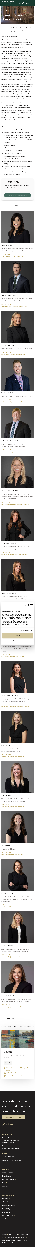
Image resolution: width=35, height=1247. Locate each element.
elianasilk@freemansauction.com (12, 854)
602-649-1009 (6, 754)
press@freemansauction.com (11, 1148)
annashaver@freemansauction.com (12, 807)
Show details (25, 630)
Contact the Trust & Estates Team (17, 195)
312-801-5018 (6, 352)
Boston (9, 1026)
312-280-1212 (11, 1073)
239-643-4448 (6, 254)
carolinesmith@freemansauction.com (13, 907)
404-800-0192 (6, 1005)
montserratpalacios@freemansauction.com (15, 706)
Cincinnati (23, 1026)
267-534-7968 (6, 852)
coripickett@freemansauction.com (12, 756)
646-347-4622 (6, 304)
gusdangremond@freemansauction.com (14, 306)
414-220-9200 (6, 654)
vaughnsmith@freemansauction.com (13, 957)
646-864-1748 (6, 905)
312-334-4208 (6, 552)
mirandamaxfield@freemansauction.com (14, 554)
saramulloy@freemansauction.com (12, 656)
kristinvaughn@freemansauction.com (13, 1007)
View (6, 1063)
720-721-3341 (6, 704)
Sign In (27, 3)
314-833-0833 (6, 804)
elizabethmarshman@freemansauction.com (15, 504)
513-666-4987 (6, 955)
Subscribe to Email (13, 1117)
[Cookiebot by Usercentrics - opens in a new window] (25, 605)
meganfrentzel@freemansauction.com (13, 354)
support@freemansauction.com (16, 1076)
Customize (16, 641)
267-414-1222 (6, 400)
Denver (29, 1026)
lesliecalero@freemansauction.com (12, 256)
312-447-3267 (6, 602)
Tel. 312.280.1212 (8, 1156)
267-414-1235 (6, 450)
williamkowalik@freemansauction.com (13, 402)
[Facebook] (3, 1124)
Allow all (17, 635)
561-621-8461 (6, 502)
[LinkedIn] (11, 1124)
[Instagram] (7, 1124)
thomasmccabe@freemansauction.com (14, 452)
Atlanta (3, 1026)
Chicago (15, 1026)
